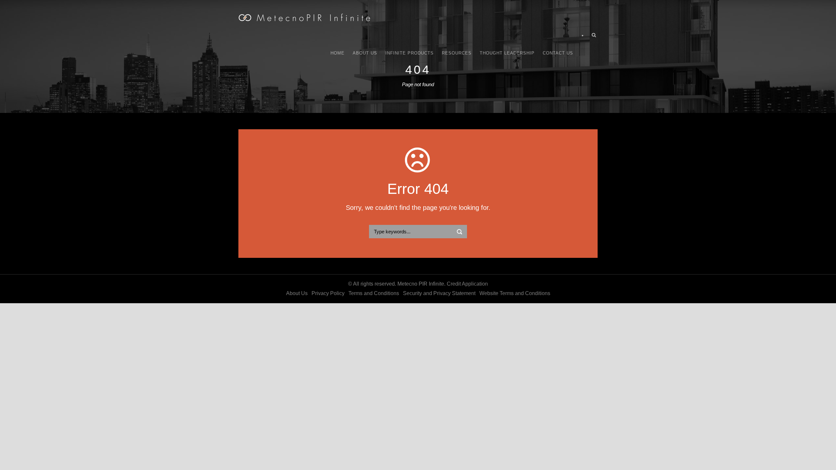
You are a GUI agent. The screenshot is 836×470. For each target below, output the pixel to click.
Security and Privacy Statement (439, 293)
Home (337, 53)
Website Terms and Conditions (514, 293)
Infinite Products (409, 53)
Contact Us (558, 53)
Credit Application (467, 284)
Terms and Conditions (373, 293)
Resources (457, 53)
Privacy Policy (328, 293)
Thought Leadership (507, 53)
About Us (365, 53)
